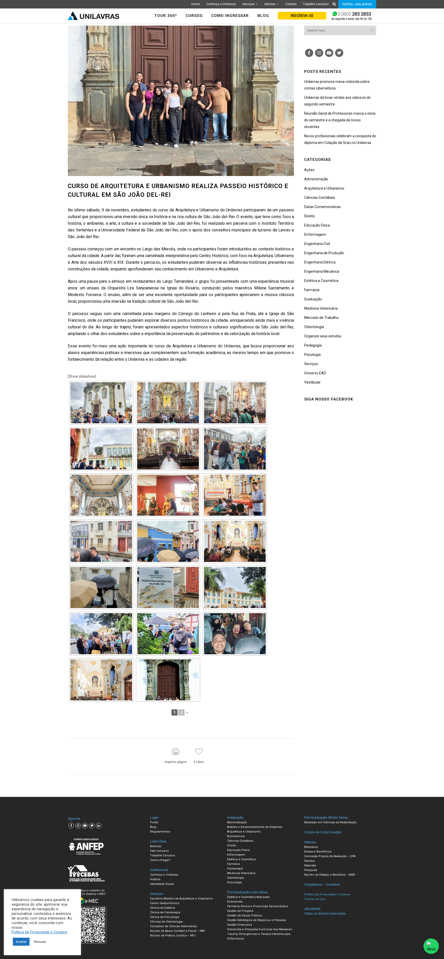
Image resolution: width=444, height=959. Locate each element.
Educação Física (317, 225)
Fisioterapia (235, 868)
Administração (316, 179)
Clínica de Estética (162, 907)
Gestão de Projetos (240, 911)
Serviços (248, 4)
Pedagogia (313, 345)
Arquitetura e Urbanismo (324, 188)
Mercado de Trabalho (321, 318)
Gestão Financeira (239, 924)
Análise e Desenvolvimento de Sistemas (254, 827)
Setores (269, 4)
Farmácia (311, 290)
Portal (154, 822)
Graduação (313, 299)
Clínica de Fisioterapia (165, 912)
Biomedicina (236, 836)
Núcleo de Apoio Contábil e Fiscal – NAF (177, 931)
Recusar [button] (40, 942)
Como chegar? (160, 860)
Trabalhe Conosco (162, 855)
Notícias (155, 846)
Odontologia (314, 327)
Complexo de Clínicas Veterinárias (173, 926)
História (155, 879)
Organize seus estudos (322, 336)
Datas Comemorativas (322, 207)
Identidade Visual (162, 884)
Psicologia (312, 355)
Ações (309, 170)
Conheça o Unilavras (221, 4)
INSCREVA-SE (302, 16)
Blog (153, 827)
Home (195, 4)
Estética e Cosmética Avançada (248, 897)
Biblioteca (311, 847)
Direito (309, 216)
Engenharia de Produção (324, 253)
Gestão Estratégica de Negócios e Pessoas (256, 920)
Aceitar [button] (21, 942)
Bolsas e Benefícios (317, 851)
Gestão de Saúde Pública (244, 915)
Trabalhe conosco (316, 4)
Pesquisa (310, 870)
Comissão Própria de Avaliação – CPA (329, 856)
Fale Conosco (159, 851)
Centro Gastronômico (164, 903)
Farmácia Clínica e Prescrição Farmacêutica (257, 906)
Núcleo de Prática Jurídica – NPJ (173, 935)
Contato (291, 4)
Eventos (309, 861)
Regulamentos (160, 831)
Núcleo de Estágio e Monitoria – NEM (329, 874)
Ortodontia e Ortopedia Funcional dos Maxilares (259, 929)
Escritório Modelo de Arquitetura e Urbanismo (181, 898)
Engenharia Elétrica (320, 262)
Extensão (310, 865)
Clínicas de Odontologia (166, 921)
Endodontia (235, 901)
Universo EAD (315, 373)
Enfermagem (315, 234)
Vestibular (312, 382)
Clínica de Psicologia (164, 917)
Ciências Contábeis (319, 197)
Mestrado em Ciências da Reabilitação (330, 822)
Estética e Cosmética (321, 281)
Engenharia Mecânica (321, 271)
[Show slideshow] (82, 376)
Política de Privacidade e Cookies (39, 932)
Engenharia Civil (317, 244)
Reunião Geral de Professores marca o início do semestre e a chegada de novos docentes (340, 120)
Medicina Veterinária (321, 308)
